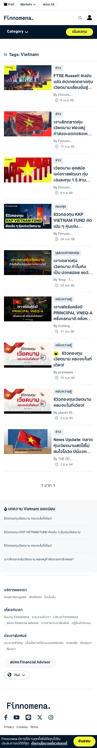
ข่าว (58, 68)
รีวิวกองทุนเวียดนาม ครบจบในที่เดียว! (28, 518)
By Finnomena (63, 187)
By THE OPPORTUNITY (63, 459)
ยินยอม (84, 741)
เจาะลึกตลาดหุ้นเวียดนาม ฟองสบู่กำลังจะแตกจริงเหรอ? (39, 559)
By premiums (63, 372)
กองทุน (60, 206)
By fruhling (61, 326)
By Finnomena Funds (63, 95)
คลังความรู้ (63, 299)
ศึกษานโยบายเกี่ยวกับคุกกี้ (49, 743)
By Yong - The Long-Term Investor (63, 280)
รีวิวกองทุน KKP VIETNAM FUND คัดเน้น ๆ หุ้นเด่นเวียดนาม (42, 532)
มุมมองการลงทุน (67, 253)
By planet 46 (63, 412)
